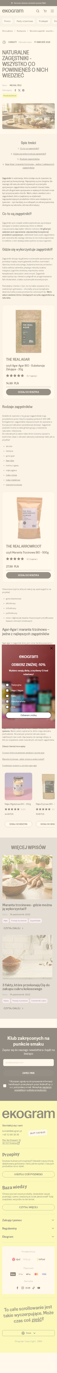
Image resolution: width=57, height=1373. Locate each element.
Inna (13, 707)
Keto (13, 696)
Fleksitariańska (18, 701)
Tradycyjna (16, 685)
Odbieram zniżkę (28, 715)
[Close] (51, 648)
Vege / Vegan (17, 690)
